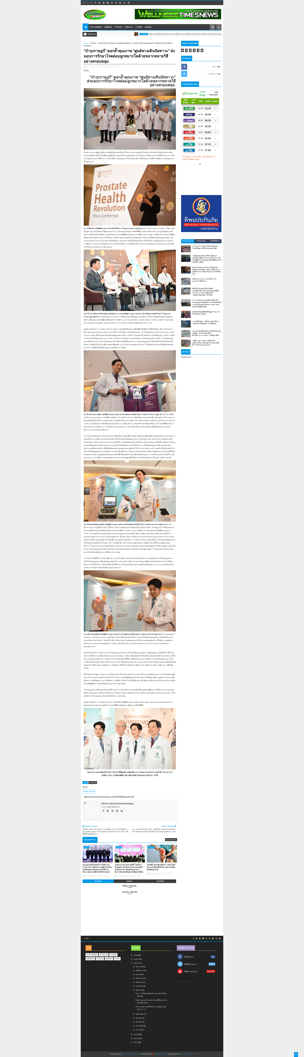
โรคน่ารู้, (116, 67)
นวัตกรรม (129, 27)
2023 (136, 1034)
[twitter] (99, 3)
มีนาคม (139, 1022)
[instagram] (124, 3)
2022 (136, 1038)
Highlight (201, 241)
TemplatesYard (161, 1054)
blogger (98, 881)
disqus (129, 881)
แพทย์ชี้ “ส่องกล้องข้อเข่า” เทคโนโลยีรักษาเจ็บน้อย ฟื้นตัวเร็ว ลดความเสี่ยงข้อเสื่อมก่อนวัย (161, 867)
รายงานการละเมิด (184, 978)
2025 (136, 959)
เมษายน (139, 1018)
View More (172, 839)
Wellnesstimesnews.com (131, 1054)
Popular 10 (187, 241)
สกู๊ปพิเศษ (108, 27)
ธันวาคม (139, 966)
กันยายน (139, 978)
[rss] (116, 3)
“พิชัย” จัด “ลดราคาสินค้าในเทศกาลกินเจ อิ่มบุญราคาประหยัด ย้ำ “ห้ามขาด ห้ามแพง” (205, 343)
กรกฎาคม (139, 986)
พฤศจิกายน (140, 970)
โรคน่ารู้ (118, 27)
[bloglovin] (107, 3)
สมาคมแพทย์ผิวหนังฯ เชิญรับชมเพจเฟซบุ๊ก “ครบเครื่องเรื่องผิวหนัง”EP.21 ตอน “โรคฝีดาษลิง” (206, 333)
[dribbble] (112, 3)
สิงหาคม (139, 982)
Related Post (90, 840)
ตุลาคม (138, 974)
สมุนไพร (148, 27)
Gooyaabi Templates (187, 1054)
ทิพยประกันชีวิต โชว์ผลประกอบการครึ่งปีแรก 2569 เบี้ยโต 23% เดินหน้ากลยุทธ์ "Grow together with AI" (139, 34)
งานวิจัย (138, 27)
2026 (136, 955)
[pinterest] (103, 3)
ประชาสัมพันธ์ (96, 27)
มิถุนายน (139, 990)
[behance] (120, 3)
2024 (136, 963)
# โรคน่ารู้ (92, 782)
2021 (136, 1042)
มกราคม (139, 1029)
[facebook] (95, 3)
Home (86, 43)
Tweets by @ (186, 357)
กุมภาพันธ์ (140, 1026)
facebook (160, 881)
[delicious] (128, 3)
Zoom (117, 958)
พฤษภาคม (139, 1014)
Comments (215, 241)
